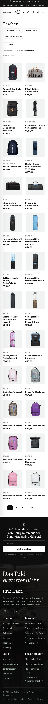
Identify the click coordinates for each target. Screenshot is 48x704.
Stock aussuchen (33, 623)
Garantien (7, 673)
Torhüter (7, 638)
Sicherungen (8, 633)
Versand (6, 659)
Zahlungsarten (9, 669)
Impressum (8, 699)
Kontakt (6, 678)
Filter (10, 45)
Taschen (7, 643)
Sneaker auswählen (34, 628)
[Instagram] (5, 611)
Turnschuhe (8, 628)
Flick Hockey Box (33, 659)
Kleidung (7, 647)
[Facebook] (16, 611)
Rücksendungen (10, 664)
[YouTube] (11, 611)
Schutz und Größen (34, 633)
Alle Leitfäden (31, 643)
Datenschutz (20, 699)
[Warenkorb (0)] (38, 12)
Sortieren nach (9, 50)
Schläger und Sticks (12, 623)
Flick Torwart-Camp (34, 664)
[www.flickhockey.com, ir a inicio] (7, 12)
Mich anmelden (24, 549)
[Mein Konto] (33, 12)
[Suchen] (28, 12)
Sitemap (40, 699)
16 (32, 507)
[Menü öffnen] (43, 12)
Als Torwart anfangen (35, 638)
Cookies (31, 699)
